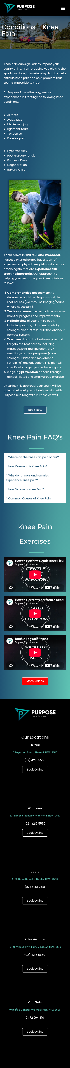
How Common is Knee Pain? (27, 466)
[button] (63, 8)
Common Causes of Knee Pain (29, 498)
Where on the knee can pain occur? (33, 457)
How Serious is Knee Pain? (26, 489)
